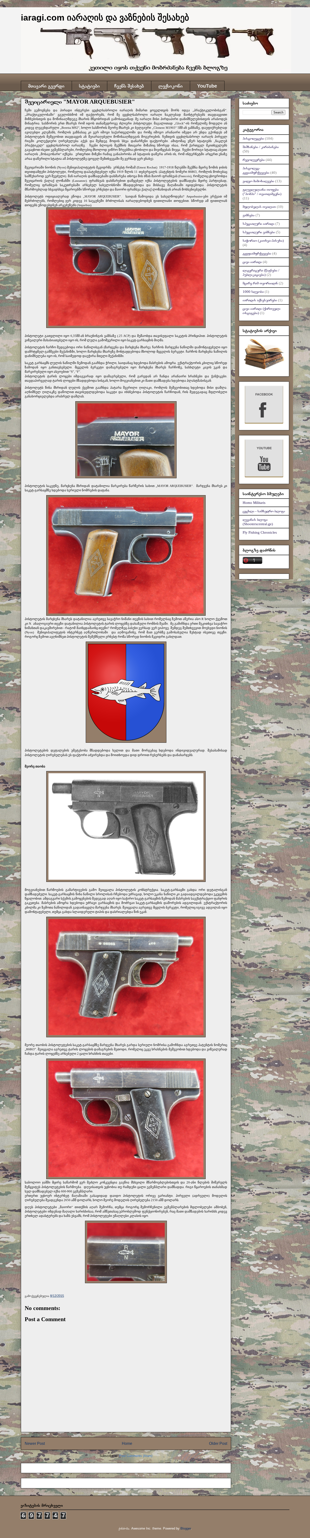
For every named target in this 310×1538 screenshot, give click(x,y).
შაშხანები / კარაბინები (261, 147)
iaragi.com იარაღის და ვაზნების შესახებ (105, 18)
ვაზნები (249, 215)
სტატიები (89, 86)
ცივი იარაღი (252, 262)
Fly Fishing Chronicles (260, 532)
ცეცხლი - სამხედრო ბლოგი (264, 511)
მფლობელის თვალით (259, 207)
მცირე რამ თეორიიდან (260, 283)
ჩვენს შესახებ (129, 86)
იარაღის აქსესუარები (260, 300)
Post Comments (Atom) (135, 1456)
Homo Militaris (254, 503)
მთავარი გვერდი (46, 86)
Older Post (218, 1443)
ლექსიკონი (170, 86)
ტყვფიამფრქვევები (257, 253)
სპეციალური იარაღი (258, 224)
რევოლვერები (254, 160)
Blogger (185, 1528)
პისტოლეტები (253, 138)
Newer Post (35, 1443)
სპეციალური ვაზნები (259, 232)
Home (127, 1443)
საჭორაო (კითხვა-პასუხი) (263, 240)
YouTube (207, 86)
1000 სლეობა (253, 292)
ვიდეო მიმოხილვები (258, 181)
